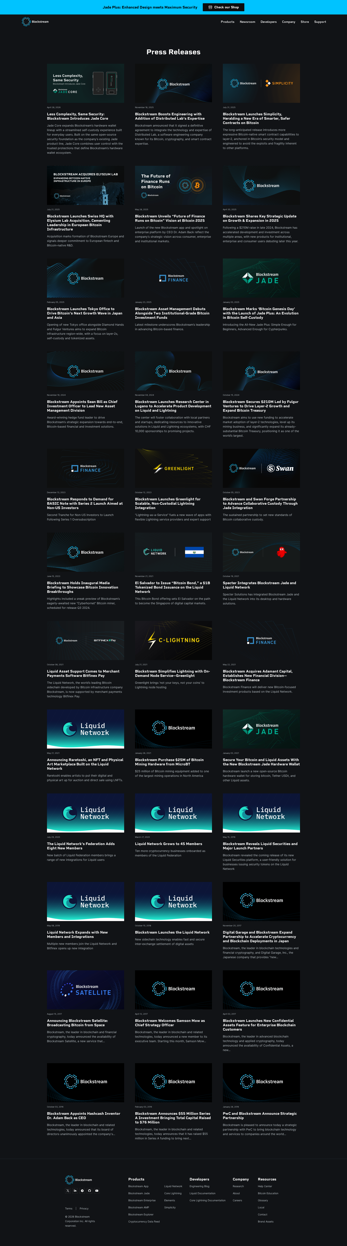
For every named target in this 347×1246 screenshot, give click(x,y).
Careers (237, 1200)
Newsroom (247, 22)
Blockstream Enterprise (142, 1200)
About (236, 1193)
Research (238, 1186)
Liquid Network (173, 1186)
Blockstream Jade (139, 1193)
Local (261, 1207)
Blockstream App (138, 1186)
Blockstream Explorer (140, 1214)
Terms (68, 1208)
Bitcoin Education (268, 1193)
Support (320, 22)
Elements (169, 1200)
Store (305, 22)
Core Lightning (173, 1193)
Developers (269, 22)
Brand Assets (265, 1221)
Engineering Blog (199, 1186)
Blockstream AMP (138, 1207)
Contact (262, 1214)
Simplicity (170, 1207)
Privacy (84, 1208)
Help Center (265, 1186)
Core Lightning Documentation (208, 1200)
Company (288, 22)
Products (227, 22)
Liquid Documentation (202, 1193)
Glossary (263, 1200)
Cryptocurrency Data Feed (144, 1221)
